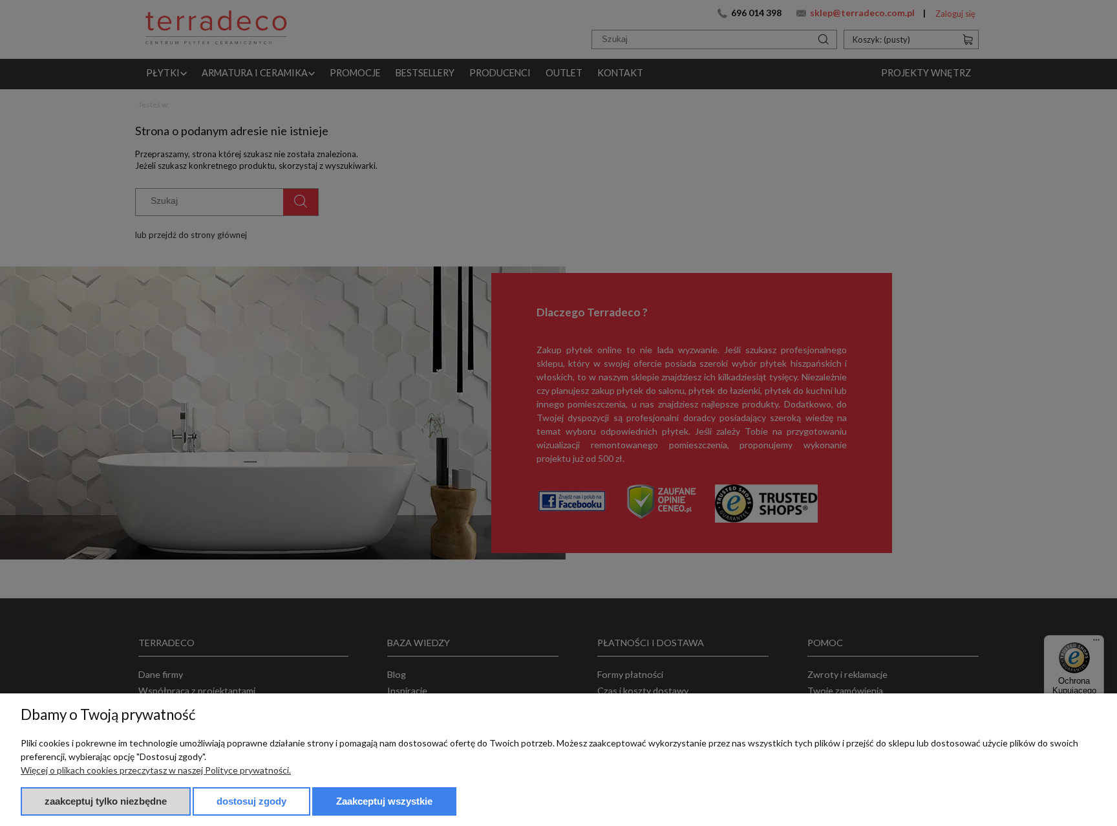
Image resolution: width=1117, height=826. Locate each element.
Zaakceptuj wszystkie (384, 801)
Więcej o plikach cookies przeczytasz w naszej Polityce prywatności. (156, 770)
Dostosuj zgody (251, 801)
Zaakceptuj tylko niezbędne (106, 801)
